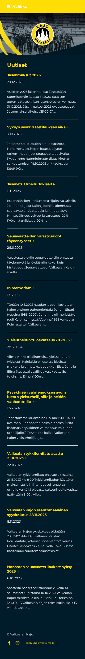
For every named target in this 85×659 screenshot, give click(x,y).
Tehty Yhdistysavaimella (40, 642)
